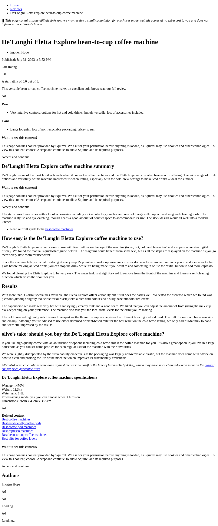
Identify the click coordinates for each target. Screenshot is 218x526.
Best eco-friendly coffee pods (21, 423)
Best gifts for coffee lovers (19, 438)
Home (14, 5)
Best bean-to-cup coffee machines (24, 434)
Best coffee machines (16, 419)
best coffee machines (59, 229)
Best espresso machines (17, 431)
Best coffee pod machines (19, 427)
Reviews (16, 9)
